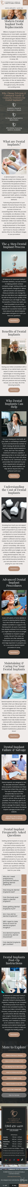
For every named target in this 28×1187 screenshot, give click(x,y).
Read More (14, 321)
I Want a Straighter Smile (14, 1078)
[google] (6, 1160)
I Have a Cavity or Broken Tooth (14, 1061)
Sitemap (9, 1176)
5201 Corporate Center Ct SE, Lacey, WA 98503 (14, 1130)
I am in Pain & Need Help (14, 1089)
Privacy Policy (17, 1176)
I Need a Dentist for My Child (14, 1084)
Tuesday (5, 1139)
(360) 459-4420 (14, 1125)
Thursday (5, 1144)
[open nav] (25, 3)
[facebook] (14, 1160)
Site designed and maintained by (10, 1180)
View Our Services (14, 1095)
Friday (5, 1146)
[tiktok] (22, 1160)
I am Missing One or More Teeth (14, 1067)
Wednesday (6, 1141)
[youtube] (18, 1160)
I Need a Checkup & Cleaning (14, 1055)
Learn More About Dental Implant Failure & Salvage (14, 817)
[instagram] (10, 1160)
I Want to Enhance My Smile (14, 1072)
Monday (5, 1137)
